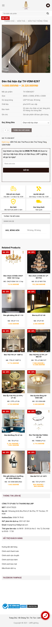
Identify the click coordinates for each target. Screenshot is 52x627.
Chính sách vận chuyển (10, 555)
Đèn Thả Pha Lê (24, 142)
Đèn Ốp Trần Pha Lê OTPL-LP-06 (13, 397)
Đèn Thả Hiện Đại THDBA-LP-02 (38, 436)
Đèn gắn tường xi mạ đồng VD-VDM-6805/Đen (13, 477)
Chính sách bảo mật (9, 564)
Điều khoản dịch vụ (9, 568)
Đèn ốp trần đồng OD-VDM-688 (38, 397)
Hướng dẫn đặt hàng (9, 547)
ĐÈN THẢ (21, 21)
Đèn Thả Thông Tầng (38, 21)
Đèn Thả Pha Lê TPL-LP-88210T (39, 356)
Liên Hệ (40, 618)
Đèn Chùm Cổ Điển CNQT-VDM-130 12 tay (13, 277)
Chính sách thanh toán (10, 551)
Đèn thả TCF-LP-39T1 (38, 476)
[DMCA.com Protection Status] (29, 606)
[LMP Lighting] (26, 5)
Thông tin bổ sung (12, 216)
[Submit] (48, 14)
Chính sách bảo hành (10, 560)
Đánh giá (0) (9, 221)
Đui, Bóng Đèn (8, 122)
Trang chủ (9, 21)
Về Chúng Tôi (23, 618)
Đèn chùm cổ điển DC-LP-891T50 (39, 277)
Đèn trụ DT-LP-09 (38, 315)
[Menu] (3, 5)
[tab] (26, 216)
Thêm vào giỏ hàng (21, 130)
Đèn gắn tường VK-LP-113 (13, 315)
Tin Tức (33, 618)
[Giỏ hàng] (48, 5)
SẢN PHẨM (6, 145)
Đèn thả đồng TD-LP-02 (13, 435)
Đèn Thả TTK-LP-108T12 (13, 355)
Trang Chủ (13, 618)
